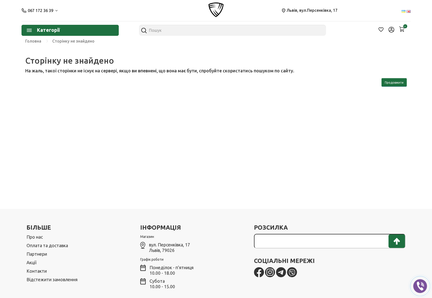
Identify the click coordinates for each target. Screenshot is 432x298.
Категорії (48, 30)
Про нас (34, 236)
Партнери (36, 253)
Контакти (36, 270)
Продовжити (394, 82)
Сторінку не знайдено (73, 41)
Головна (33, 41)
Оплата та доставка (47, 245)
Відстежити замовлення (52, 279)
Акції (31, 262)
